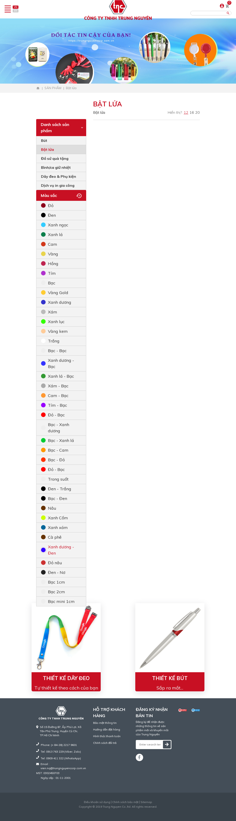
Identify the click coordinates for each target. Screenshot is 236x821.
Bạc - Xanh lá (61, 440)
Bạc (51, 283)
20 (197, 112)
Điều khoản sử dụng (97, 802)
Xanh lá (55, 234)
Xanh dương (59, 302)
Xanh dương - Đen (61, 550)
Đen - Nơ (56, 572)
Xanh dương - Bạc (61, 363)
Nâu (52, 508)
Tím (52, 273)
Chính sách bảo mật (125, 802)
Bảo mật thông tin (105, 723)
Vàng (53, 254)
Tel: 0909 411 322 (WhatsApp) (61, 758)
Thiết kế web (108, 810)
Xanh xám (58, 527)
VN (15, 7)
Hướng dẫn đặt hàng (106, 729)
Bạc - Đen (57, 498)
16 (191, 112)
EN (15, 10)
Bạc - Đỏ (56, 459)
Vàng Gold (58, 292)
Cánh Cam (129, 810)
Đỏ (50, 205)
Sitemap (146, 802)
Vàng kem (58, 331)
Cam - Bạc (58, 395)
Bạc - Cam (58, 450)
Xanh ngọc (58, 225)
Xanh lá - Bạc (61, 376)
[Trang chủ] (38, 88)
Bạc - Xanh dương (58, 427)
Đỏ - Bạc (56, 415)
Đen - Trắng (59, 488)
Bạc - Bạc (57, 350)
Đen (52, 215)
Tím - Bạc (57, 405)
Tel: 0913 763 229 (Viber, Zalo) (61, 751)
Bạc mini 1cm (61, 601)
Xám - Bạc (58, 386)
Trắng (53, 341)
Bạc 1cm (56, 582)
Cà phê (55, 537)
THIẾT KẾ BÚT (170, 678)
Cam (52, 244)
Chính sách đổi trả (104, 743)
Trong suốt (58, 479)
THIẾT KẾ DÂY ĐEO (66, 678)
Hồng (53, 263)
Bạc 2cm (56, 591)
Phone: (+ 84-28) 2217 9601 (59, 745)
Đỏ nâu (55, 562)
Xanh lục (56, 321)
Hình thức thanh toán (107, 736)
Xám (52, 312)
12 (186, 112)
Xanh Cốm (58, 517)
